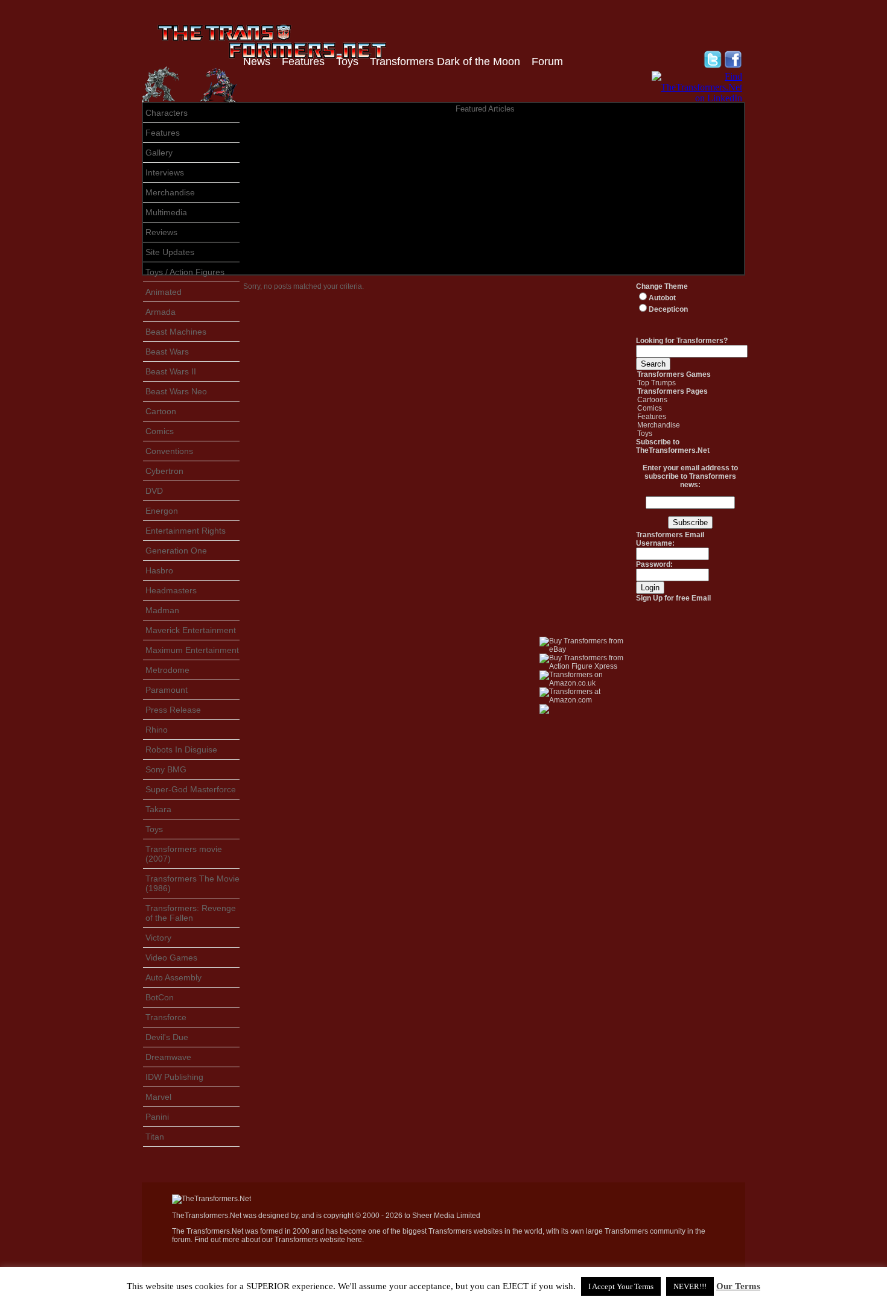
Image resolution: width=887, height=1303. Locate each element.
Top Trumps (656, 383)
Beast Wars (167, 351)
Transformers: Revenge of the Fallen (190, 913)
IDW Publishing (174, 1077)
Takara (158, 809)
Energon (161, 511)
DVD (154, 491)
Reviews (161, 232)
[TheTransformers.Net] (211, 1198)
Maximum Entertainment (192, 650)
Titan (154, 1136)
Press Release (173, 710)
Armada (160, 312)
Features (303, 61)
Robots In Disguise (181, 749)
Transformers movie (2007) (183, 853)
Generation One (176, 550)
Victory (158, 937)
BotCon (159, 997)
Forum (547, 61)
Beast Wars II (170, 371)
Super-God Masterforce (190, 789)
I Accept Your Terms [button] (620, 1286)
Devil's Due (166, 1037)
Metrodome (167, 670)
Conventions (169, 451)
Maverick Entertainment (190, 630)
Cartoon (160, 411)
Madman (162, 610)
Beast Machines (175, 331)
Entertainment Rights (185, 530)
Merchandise (170, 192)
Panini (157, 1117)
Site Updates (169, 252)
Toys (347, 61)
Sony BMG (165, 769)
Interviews (164, 172)
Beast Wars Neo (176, 391)
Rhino (156, 729)
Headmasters (171, 590)
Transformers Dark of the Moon (445, 61)
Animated (163, 292)
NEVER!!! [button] (690, 1286)
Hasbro (159, 570)
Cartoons (652, 400)
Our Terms (738, 1286)
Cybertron (164, 471)
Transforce (165, 1017)
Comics (159, 431)
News (256, 61)
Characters (166, 113)
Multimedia (166, 212)
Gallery (159, 152)
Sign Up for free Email (673, 598)
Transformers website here (318, 1239)
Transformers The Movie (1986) (192, 883)
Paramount (166, 690)
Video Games (171, 957)
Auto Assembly (173, 977)
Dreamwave (168, 1057)
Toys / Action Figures (184, 272)
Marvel (158, 1097)
